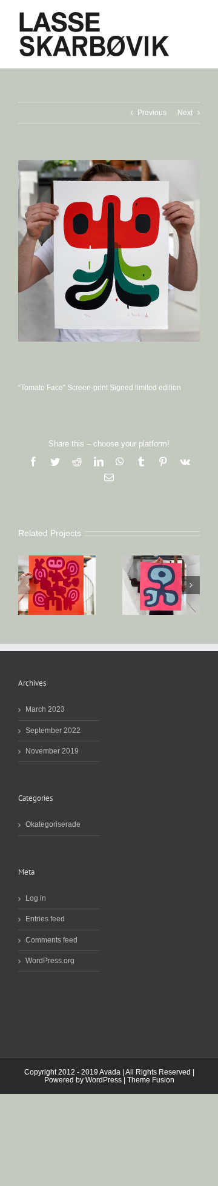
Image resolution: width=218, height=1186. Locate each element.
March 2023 (45, 710)
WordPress (103, 1080)
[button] (27, 585)
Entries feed (45, 919)
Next (185, 112)
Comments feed (51, 940)
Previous (152, 112)
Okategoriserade (53, 825)
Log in (35, 899)
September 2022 (53, 731)
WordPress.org (49, 961)
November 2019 (52, 751)
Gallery (57, 585)
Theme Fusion (150, 1080)
